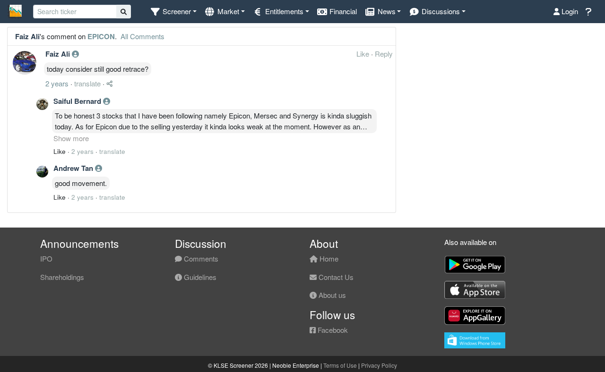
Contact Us (335, 277)
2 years (57, 83)
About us (331, 295)
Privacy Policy (379, 365)
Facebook (332, 330)
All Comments (141, 36)
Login (569, 11)
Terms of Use (340, 365)
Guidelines (199, 277)
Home (328, 258)
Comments (200, 258)
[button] (173, 11)
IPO (46, 258)
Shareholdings (62, 277)
